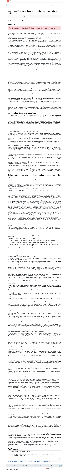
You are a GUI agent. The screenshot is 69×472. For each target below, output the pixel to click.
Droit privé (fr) (30, 461)
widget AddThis (19, 27)
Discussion (23, 6)
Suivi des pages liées (37, 465)
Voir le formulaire (29, 6)
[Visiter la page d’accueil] (9, 1)
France (25, 461)
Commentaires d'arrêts (18, 461)
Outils (14, 465)
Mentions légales (9, 470)
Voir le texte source (38, 6)
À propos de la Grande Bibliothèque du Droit (20, 470)
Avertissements (30, 470)
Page (18, 6)
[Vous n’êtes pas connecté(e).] (58, 5)
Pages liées (25, 465)
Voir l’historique (46, 6)
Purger (52, 6)
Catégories (10, 461)
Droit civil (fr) (37, 461)
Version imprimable (51, 465)
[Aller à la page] (52, 5)
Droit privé (15, 16)
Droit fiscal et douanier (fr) (46, 461)
